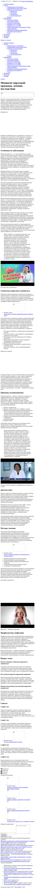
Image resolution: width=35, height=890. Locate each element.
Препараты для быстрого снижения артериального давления (17, 841)
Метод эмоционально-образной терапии (18, 810)
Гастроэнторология (15, 15)
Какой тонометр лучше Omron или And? (12, 849)
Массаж (9, 17)
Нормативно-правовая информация (17, 30)
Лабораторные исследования (15, 7)
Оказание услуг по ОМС (14, 25)
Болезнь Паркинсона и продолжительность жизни (18, 872)
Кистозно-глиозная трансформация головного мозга (15, 861)
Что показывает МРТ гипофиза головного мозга (17, 884)
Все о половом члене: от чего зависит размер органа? (15, 852)
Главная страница (9, 4)
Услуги (6, 5)
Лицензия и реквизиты (13, 23)
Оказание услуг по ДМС (14, 24)
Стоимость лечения (12, 20)
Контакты (6, 36)
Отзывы (6, 37)
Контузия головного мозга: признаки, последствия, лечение (17, 788)
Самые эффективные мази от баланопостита (13, 844)
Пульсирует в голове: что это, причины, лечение (20, 821)
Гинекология (14, 14)
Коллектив (7, 34)
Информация (7, 18)
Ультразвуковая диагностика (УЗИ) (17, 8)
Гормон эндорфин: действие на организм (18, 799)
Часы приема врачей (12, 21)
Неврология (13, 11)
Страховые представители (14, 31)
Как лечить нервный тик (11, 881)
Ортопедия (13, 12)
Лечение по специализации (14, 10)
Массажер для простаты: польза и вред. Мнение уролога (16, 846)
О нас (8, 33)
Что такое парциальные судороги (13, 742)
